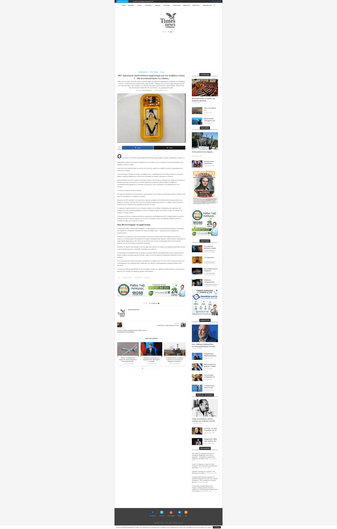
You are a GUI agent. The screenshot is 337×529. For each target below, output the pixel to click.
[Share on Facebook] (149, 303)
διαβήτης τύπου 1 (127, 277)
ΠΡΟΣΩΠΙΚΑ (167, 5)
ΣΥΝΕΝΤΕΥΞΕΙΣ (186, 5)
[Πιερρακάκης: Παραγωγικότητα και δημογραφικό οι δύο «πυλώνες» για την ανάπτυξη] (197, 356)
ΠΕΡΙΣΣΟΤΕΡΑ (195, 5)
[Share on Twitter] (151, 303)
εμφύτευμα (138, 277)
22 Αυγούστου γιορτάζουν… (209, 162)
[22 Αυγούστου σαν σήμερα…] (205, 141)
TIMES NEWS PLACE (207, 5)
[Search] (214, 5)
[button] (130, 1)
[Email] (218, 1)
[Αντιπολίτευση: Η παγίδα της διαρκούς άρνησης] (205, 87)
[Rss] (220, 1)
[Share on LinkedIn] (155, 303)
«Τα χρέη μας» (209, 257)
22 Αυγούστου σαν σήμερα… (203, 152)
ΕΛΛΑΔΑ (140, 5)
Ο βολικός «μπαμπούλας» (209, 281)
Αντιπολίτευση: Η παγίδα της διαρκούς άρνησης (203, 99)
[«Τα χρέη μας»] (197, 259)
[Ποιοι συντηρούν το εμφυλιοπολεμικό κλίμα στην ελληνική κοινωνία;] (197, 110)
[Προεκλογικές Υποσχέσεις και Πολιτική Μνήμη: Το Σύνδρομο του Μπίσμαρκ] (197, 121)
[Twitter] (213, 1)
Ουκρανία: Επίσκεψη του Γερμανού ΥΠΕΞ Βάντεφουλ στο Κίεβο (128, 359)
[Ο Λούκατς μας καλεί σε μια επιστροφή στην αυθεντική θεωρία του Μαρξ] (197, 388)
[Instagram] (215, 1)
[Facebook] (163, 31)
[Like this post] (147, 303)
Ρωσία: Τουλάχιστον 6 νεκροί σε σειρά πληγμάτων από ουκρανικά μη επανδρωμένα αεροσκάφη (204, 465)
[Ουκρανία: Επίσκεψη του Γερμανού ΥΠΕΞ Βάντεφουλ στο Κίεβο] (128, 349)
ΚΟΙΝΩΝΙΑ (157, 5)
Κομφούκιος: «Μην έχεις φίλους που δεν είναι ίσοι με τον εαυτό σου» (210, 442)
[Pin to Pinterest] (153, 303)
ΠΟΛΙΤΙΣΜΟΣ (148, 5)
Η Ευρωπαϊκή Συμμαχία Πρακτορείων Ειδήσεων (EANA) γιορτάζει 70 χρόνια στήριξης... (174, 360)
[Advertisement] (168, 53)
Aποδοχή (216, 527)
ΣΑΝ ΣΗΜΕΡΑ (131, 5)
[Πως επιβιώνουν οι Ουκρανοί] (197, 271)
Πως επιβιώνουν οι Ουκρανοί (211, 270)
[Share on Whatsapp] (156, 303)
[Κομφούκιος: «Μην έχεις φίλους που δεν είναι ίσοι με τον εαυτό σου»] (197, 441)
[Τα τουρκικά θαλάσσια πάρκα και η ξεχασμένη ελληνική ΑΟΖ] (197, 248)
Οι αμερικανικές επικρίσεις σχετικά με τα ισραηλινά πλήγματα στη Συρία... (151, 359)
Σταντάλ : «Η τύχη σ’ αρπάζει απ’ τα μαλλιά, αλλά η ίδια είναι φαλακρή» (211, 431)
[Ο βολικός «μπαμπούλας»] (197, 282)
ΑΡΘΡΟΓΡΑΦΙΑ (177, 5)
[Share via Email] (158, 303)
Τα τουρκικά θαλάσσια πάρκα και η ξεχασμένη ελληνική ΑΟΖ (210, 249)
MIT (119, 277)
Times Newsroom (147, 90)
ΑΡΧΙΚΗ (123, 5)
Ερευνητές (147, 277)
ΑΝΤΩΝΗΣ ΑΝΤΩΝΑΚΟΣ (212, 284)
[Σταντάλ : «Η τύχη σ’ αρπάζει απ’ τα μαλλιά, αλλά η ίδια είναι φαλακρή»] (197, 430)
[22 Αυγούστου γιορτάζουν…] (197, 163)
